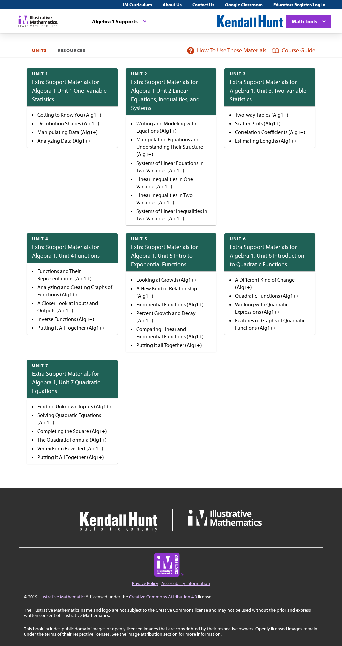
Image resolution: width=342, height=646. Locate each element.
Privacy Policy (145, 583)
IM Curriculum (137, 5)
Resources (72, 50)
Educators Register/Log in (299, 5)
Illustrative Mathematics (62, 597)
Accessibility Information (185, 583)
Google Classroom (244, 5)
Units (39, 50)
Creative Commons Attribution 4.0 (163, 597)
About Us (172, 5)
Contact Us (203, 5)
